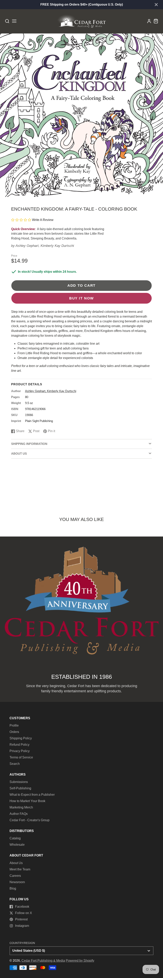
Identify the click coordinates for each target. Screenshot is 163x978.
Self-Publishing (20, 788)
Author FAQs (19, 813)
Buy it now (81, 298)
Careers (15, 875)
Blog (13, 888)
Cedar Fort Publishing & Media (43, 960)
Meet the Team (20, 869)
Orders (14, 732)
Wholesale (17, 844)
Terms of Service (21, 757)
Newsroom (17, 882)
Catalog (15, 838)
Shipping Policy (21, 738)
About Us (16, 863)
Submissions (19, 782)
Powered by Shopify (80, 960)
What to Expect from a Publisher (32, 794)
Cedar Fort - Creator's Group (29, 820)
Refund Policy (19, 744)
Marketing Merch (21, 807)
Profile (14, 725)
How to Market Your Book (27, 801)
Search (15, 763)
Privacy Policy (20, 751)
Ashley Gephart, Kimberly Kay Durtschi (45, 246)
